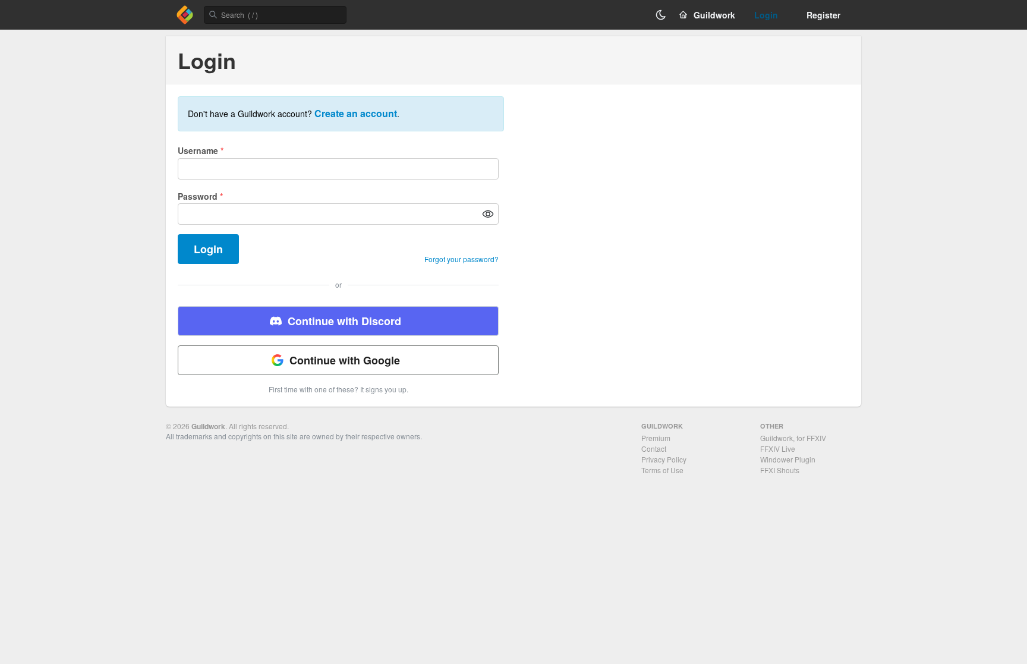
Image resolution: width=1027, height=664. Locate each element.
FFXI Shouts (779, 470)
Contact (653, 448)
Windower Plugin (787, 459)
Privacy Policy (663, 459)
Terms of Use (662, 470)
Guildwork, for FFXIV (793, 438)
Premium (655, 438)
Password (200, 196)
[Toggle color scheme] (661, 15)
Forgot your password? (461, 259)
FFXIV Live (777, 448)
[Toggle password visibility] (488, 214)
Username (200, 150)
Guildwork (208, 426)
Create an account (355, 113)
